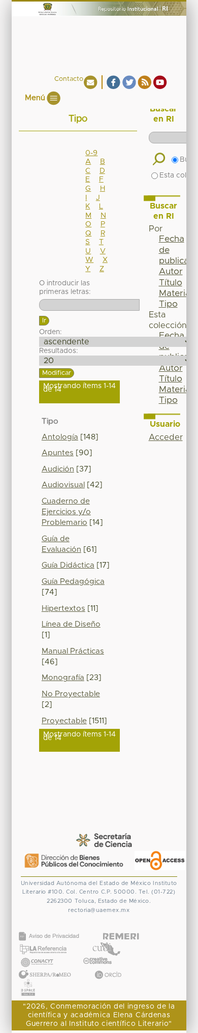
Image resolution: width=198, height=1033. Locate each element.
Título (170, 282)
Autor (171, 271)
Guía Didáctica (68, 565)
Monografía (63, 678)
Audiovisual (63, 485)
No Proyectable (71, 694)
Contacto (68, 79)
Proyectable (64, 721)
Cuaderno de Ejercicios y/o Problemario (66, 512)
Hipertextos (63, 608)
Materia (174, 293)
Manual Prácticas (73, 651)
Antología (60, 437)
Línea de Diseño (71, 624)
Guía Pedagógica (73, 581)
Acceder (166, 437)
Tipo (168, 304)
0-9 (91, 153)
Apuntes (58, 453)
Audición (58, 469)
